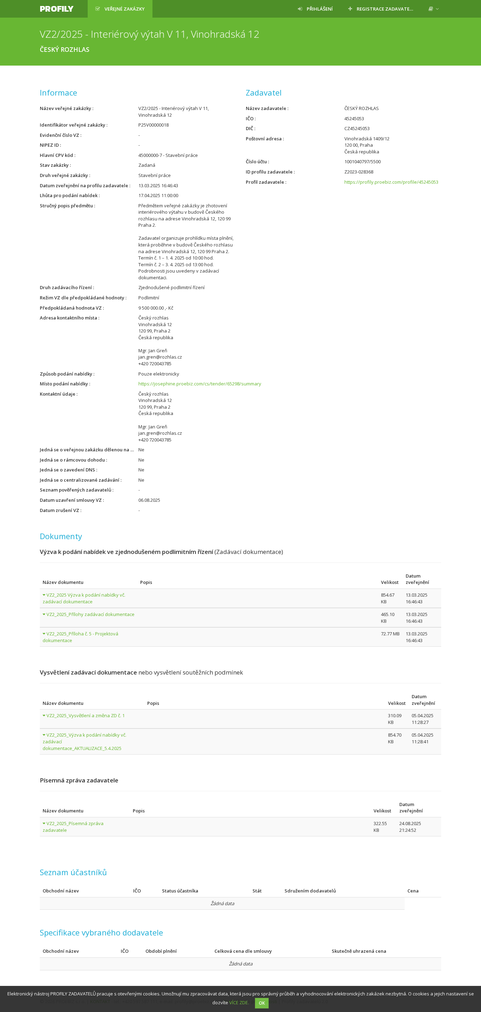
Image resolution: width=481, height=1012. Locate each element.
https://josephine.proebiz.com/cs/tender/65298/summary (199, 383)
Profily (57, 8)
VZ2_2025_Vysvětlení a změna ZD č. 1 (85, 715)
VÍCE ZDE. (239, 1002)
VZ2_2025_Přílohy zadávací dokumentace (90, 614)
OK (262, 1003)
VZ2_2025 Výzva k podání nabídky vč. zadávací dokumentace (84, 598)
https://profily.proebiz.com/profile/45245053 (391, 182)
